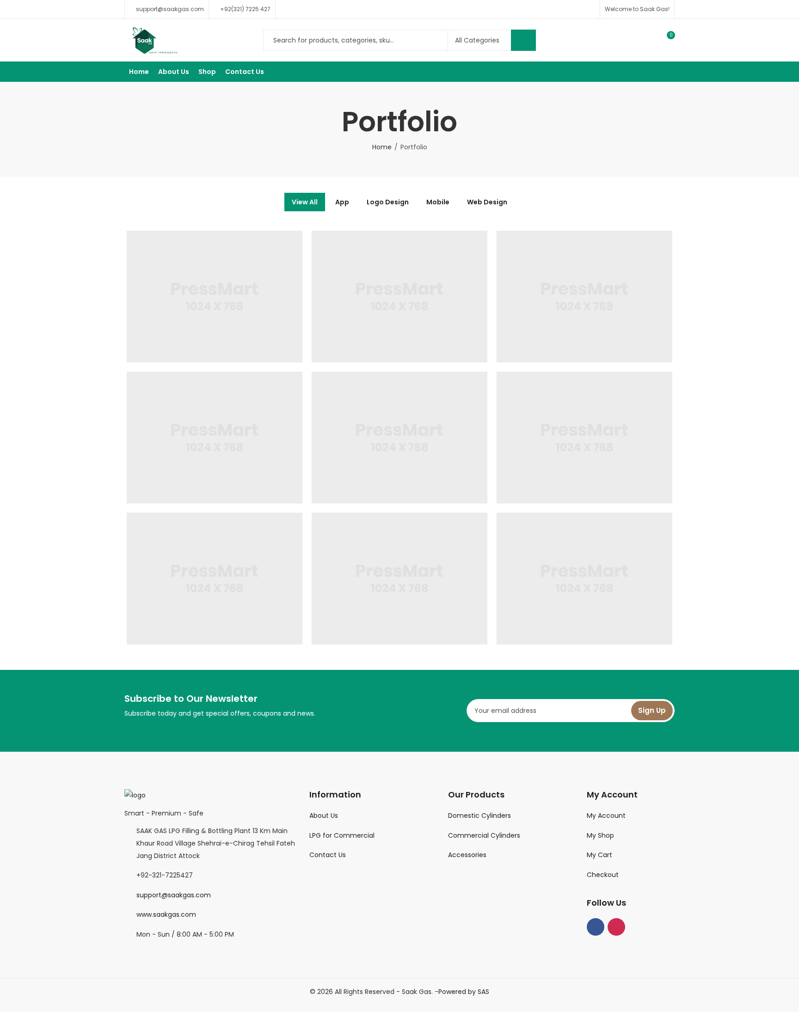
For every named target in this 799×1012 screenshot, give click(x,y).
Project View (200, 251)
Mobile (437, 202)
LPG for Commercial (342, 835)
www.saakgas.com (166, 914)
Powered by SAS (463, 991)
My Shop (600, 835)
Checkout (603, 874)
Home (382, 147)
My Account (606, 815)
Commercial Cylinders (484, 835)
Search (523, 40)
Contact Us (327, 854)
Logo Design (388, 202)
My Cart (599, 854)
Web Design (487, 202)
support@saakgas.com (173, 895)
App (342, 202)
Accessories (467, 854)
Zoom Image (229, 251)
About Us (323, 815)
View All (305, 202)
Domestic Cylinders (479, 815)
